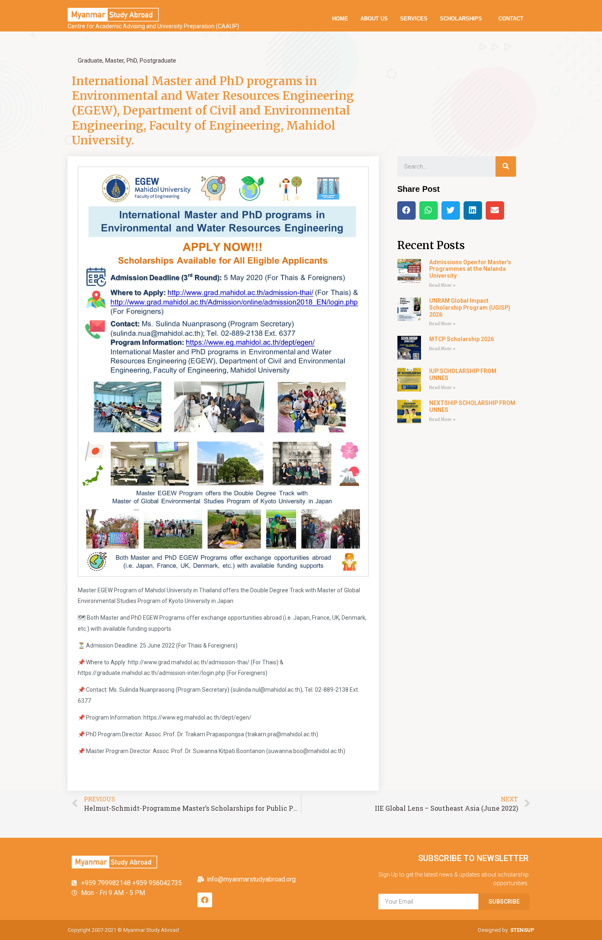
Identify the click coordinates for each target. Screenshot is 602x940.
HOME (340, 19)
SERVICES (414, 19)
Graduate (90, 60)
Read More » (442, 285)
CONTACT (510, 19)
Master (114, 60)
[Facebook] (204, 900)
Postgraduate (158, 60)
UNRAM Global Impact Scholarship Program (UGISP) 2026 (469, 307)
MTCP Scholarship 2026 (461, 339)
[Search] (506, 166)
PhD (132, 60)
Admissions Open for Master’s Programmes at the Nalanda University (470, 269)
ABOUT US (374, 19)
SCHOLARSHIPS (461, 19)
